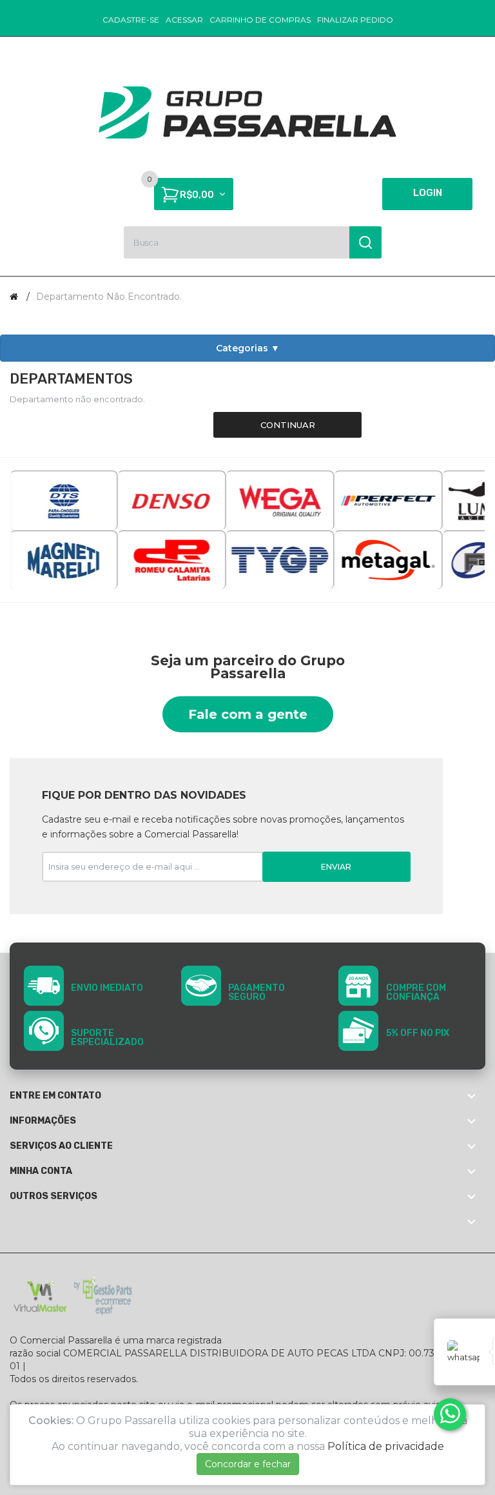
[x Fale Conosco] (450, 1414)
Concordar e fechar (248, 1464)
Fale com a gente (247, 714)
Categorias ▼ (248, 348)
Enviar (336, 867)
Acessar (184, 19)
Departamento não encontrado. (109, 296)
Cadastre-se (130, 19)
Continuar (287, 425)
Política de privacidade (385, 1446)
